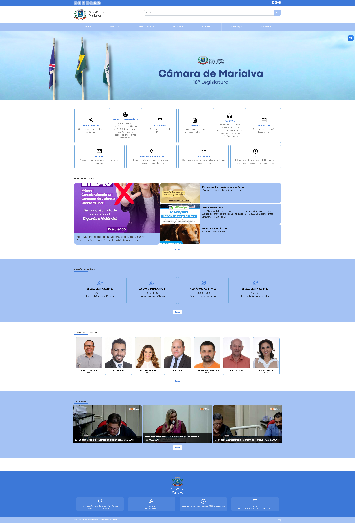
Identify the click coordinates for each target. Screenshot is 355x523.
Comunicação (236, 27)
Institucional (266, 27)
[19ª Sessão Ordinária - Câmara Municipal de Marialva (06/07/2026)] (177, 424)
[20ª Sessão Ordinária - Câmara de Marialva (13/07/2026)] (107, 424)
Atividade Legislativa (145, 27)
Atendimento (207, 27)
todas (177, 249)
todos (177, 381)
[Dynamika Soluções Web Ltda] (279, 520)
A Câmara (87, 27)
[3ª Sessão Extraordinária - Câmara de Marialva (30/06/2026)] (248, 424)
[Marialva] (80, 14)
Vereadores (114, 27)
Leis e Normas (177, 27)
